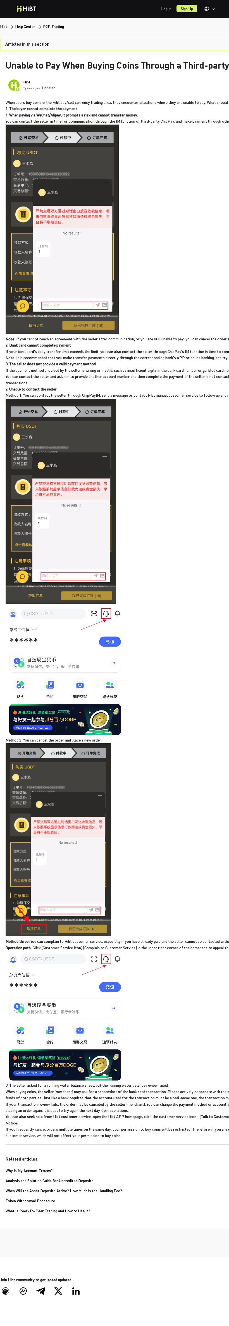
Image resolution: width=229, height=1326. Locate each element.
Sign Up (187, 8)
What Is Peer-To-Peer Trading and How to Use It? (48, 1210)
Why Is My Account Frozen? (29, 1170)
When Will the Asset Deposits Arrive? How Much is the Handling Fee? (64, 1190)
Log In (166, 8)
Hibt (3, 26)
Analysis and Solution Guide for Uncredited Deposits (50, 1180)
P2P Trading (53, 26)
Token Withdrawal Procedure (30, 1200)
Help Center (25, 26)
